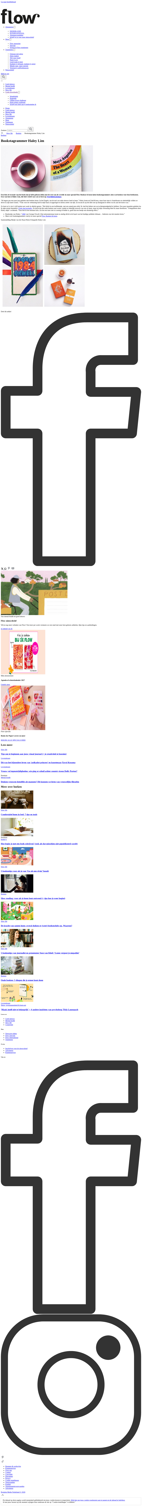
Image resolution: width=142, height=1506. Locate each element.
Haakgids (13, 98)
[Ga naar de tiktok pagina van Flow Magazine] (2, 1463)
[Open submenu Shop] (10, 39)
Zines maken (14, 56)
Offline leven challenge (18, 100)
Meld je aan (5, 74)
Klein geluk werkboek (17, 102)
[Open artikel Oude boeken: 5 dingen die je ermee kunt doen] (17, 974)
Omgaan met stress (16, 54)
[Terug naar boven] (2, 1496)
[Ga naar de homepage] (20, 23)
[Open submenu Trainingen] (14, 50)
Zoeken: (4, 130)
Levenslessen (5, 758)
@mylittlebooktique (54, 197)
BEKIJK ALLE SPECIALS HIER (13, 740)
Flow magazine (15, 43)
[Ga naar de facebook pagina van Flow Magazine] (71, 1313)
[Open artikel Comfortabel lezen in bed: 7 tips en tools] (17, 808)
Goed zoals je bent (16, 62)
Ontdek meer (5, 684)
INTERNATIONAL (17, 33)
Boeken (18, 133)
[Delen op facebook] (71, 565)
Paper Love (14, 60)
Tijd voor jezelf (15, 58)
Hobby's (4, 839)
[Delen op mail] (13, 569)
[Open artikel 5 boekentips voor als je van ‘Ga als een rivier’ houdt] (17, 865)
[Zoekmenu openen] (3, 77)
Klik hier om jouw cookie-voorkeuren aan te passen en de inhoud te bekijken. (98, 1500)
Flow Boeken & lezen (49, 216)
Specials (13, 45)
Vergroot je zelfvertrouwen (19, 68)
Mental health (5, 777)
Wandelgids (14, 96)
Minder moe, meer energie (19, 66)
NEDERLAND (15, 31)
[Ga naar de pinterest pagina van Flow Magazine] (2, 1458)
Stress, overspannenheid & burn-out (13, 1005)
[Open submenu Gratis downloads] (19, 92)
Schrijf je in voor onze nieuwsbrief (22, 37)
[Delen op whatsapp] (5, 569)
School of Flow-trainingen (19, 48)
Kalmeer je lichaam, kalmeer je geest (22, 64)
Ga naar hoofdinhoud (8, 2)
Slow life (9, 133)
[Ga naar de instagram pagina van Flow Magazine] (71, 1454)
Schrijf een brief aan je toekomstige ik (23, 104)
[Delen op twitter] (2, 569)
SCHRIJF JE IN (6, 629)
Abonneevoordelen (16, 35)
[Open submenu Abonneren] (14, 27)
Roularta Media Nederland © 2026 (13, 1492)
